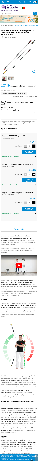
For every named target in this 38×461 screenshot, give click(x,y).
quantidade (18, 146)
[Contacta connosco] (30, 2)
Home (2, 25)
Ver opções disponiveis (8, 90)
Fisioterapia (8, 25)
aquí (31, 459)
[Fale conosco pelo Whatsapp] (25, 2)
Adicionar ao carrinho (29, 152)
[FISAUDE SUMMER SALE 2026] (19, 19)
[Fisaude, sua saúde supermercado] (10, 7)
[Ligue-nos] (20, 2)
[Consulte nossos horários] (7, 2)
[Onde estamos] (3, 2)
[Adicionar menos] (25, 146)
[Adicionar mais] (33, 146)
